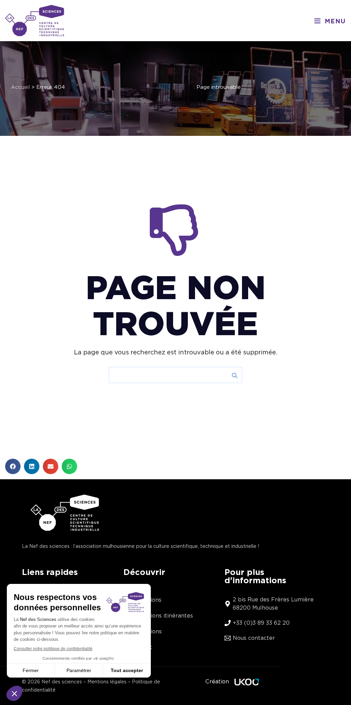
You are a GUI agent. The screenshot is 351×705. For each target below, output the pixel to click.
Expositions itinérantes (161, 615)
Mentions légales (106, 681)
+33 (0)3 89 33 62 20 (261, 623)
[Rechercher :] (175, 375)
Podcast (141, 647)
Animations (145, 600)
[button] (330, 21)
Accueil (20, 87)
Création (217, 681)
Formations (146, 631)
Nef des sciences (61, 681)
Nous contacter (254, 638)
